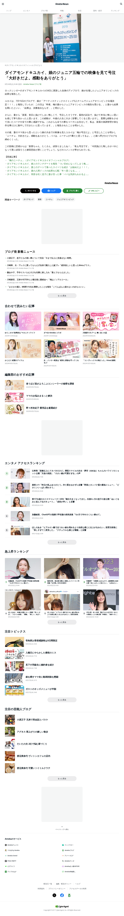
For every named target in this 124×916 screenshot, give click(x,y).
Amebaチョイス (13, 845)
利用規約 (41, 888)
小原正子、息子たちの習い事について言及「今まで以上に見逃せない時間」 (40, 258)
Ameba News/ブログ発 (32, 84)
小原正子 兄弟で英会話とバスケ (32, 719)
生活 (79, 10)
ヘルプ (77, 884)
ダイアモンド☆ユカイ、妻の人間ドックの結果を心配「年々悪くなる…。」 (44, 170)
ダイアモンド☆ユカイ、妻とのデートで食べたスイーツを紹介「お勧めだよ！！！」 (48, 167)
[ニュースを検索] (121, 4)
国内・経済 (97, 10)
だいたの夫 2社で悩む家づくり (32, 743)
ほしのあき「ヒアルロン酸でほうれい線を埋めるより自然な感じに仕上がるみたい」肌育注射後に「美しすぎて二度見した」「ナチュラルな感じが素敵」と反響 (74, 528)
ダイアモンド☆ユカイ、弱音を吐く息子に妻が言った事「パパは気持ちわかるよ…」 (48, 174)
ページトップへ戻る (62, 829)
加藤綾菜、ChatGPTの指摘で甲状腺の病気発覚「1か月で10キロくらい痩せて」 (67, 514)
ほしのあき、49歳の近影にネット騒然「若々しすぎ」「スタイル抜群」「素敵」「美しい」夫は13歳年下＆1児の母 (24, 614)
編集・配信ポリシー (63, 884)
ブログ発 (44, 10)
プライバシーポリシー (56, 888)
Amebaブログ (69, 850)
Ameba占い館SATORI (72, 866)
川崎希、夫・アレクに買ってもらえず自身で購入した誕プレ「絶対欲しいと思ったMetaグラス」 (49, 265)
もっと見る (62, 295)
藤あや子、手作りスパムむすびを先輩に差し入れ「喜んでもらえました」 (39, 272)
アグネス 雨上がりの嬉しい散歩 (32, 731)
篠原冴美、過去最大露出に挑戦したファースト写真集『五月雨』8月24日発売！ (63, 582)
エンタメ (26, 10)
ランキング (115, 10)
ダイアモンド (28, 199)
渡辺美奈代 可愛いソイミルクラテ (33, 768)
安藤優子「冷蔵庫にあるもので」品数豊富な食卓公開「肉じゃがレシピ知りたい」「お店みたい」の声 (102, 583)
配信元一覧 (48, 884)
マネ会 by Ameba (13, 850)
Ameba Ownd (12, 856)
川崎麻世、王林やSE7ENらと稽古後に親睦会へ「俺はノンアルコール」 (38, 279)
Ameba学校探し (70, 872)
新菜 (39, 199)
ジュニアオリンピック (65, 199)
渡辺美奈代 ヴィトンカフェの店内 (33, 755)
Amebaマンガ (69, 861)
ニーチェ (49, 199)
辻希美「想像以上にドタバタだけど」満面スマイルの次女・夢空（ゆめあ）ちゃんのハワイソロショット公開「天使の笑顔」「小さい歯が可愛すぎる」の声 (75, 472)
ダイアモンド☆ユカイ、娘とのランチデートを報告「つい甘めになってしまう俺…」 (48, 163)
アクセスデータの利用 (77, 888)
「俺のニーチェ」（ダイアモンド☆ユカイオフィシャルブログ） (38, 160)
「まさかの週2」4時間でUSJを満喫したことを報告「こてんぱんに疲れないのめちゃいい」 (46, 287)
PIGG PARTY (12, 861)
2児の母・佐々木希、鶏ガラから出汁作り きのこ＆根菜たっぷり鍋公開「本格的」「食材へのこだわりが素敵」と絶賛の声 (102, 614)
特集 (62, 10)
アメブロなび (12, 872)
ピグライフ (11, 866)
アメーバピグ (69, 856)
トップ (8, 10)
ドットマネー (69, 845)
